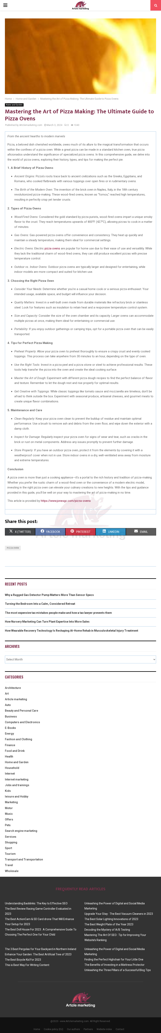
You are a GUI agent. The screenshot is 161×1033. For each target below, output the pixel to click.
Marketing (11, 802)
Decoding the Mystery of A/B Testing (107, 929)
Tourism (10, 853)
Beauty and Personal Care (21, 710)
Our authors (73, 1029)
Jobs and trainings (17, 785)
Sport (8, 848)
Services (10, 836)
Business (11, 716)
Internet (10, 773)
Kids (8, 790)
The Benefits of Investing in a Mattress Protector (114, 964)
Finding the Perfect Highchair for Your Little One (113, 959)
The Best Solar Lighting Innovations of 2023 (111, 919)
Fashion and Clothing (18, 739)
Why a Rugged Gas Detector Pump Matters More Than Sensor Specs (49, 595)
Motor (9, 808)
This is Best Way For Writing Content (27, 965)
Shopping (11, 842)
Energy (9, 733)
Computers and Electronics (22, 722)
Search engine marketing (21, 830)
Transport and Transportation (24, 859)
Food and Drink (15, 750)
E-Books (10, 727)
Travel (9, 865)
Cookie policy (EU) (53, 1029)
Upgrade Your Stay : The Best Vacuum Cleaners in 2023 (118, 913)
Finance (10, 745)
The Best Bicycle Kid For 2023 (23, 959)
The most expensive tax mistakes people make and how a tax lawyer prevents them (58, 612)
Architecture (13, 687)
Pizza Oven (13, 548)
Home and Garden (14, 105)
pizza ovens (52, 248)
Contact (120, 1029)
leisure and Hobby (16, 796)
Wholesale (11, 871)
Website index (104, 1029)
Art (7, 693)
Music (9, 813)
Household (12, 767)
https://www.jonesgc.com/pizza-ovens (66, 501)
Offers (9, 819)
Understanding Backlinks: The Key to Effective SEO (36, 903)
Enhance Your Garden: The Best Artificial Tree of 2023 (38, 954)
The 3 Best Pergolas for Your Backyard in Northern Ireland (40, 949)
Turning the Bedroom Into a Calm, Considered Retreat (40, 603)
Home (37, 1029)
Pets (8, 825)
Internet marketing (16, 779)
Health (9, 756)
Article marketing (16, 699)
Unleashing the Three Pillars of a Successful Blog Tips (117, 970)
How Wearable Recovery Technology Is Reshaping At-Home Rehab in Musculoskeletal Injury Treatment (71, 630)
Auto (8, 705)
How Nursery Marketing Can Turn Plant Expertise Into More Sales (47, 621)
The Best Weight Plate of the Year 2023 (108, 924)
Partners (88, 1029)
